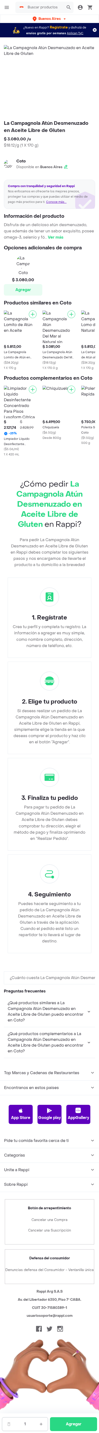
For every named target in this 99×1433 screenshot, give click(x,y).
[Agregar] (33, 314)
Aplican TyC (75, 33)
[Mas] (41, 1424)
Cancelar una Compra (49, 1220)
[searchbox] (44, 7)
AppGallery (78, 1117)
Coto (21, 161)
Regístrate (59, 27)
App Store (20, 1117)
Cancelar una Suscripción (49, 1230)
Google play (49, 1117)
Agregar (23, 289)
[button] (50, 19)
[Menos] (9, 1424)
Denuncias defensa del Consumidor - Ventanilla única (49, 1270)
